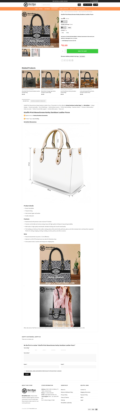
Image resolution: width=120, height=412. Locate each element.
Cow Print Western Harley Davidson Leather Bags (68, 92)
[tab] (26, 101)
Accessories (54, 8)
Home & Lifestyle (64, 8)
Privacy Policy (64, 395)
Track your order (80, 8)
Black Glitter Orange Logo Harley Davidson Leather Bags (48, 92)
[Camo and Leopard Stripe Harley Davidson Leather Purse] (89, 79)
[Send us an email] (94, 1)
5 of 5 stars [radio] (58, 350)
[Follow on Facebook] (90, 1)
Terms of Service (65, 397)
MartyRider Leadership (66, 402)
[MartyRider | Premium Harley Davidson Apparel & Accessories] (30, 4)
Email (62, 364)
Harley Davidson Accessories (71, 11)
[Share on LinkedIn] (72, 60)
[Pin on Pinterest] (70, 60)
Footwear (47, 8)
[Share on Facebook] (62, 60)
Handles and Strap (65, 24)
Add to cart (82, 51)
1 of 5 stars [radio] (25, 350)
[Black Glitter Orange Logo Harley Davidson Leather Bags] (50, 79)
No (68, 32)
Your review (27, 353)
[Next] (57, 29)
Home (36, 8)
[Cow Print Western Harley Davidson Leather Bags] (70, 79)
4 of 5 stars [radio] (48, 350)
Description (26, 101)
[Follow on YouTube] (97, 1)
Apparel (41, 8)
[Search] (79, 4)
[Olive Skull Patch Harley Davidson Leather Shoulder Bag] (31, 79)
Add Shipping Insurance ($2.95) (69, 40)
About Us (72, 8)
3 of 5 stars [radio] (40, 350)
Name (25, 364)
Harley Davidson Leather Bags (85, 11)
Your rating (26, 347)
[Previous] (24, 29)
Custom (63, 30)
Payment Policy (84, 395)
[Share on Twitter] (65, 60)
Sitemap (63, 400)
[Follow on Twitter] (93, 1)
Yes (63, 32)
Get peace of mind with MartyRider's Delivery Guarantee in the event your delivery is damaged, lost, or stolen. (77, 37)
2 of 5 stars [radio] (32, 350)
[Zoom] (23, 46)
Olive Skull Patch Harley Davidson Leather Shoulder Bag (31, 92)
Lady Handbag (82, 56)
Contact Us (83, 389)
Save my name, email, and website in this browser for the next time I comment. (44, 371)
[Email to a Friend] (67, 60)
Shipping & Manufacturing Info (38, 101)
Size (62, 18)
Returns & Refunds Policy (67, 392)
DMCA (81, 397)
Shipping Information (85, 392)
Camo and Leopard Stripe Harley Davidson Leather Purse (87, 92)
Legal (81, 400)
